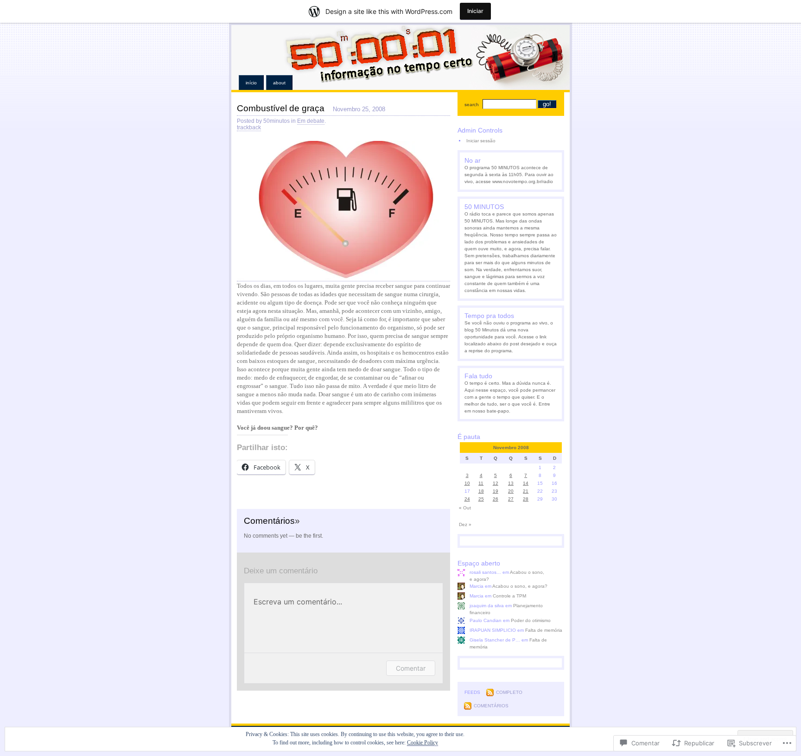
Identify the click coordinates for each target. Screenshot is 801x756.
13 (511, 483)
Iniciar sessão (481, 140)
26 (495, 499)
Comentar (411, 668)
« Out (465, 507)
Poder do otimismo (531, 620)
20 (511, 491)
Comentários (491, 705)
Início (251, 82)
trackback (249, 127)
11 (480, 483)
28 (525, 499)
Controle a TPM (509, 595)
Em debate (310, 121)
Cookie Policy (422, 742)
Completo (509, 692)
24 (467, 499)
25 (481, 499)
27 (511, 499)
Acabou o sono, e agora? (519, 586)
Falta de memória (543, 630)
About (279, 82)
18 (481, 491)
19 (495, 491)
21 (525, 491)
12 (495, 483)
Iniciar (475, 10)
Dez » (465, 524)
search (471, 104)
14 (525, 483)
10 (467, 483)
